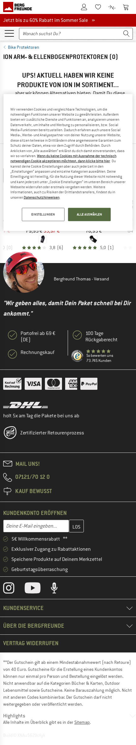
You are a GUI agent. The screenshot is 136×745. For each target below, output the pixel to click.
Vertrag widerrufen (31, 643)
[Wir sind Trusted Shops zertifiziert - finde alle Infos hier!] (77, 356)
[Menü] (9, 33)
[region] (68, 162)
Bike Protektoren (23, 47)
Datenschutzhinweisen (41, 197)
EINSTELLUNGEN (43, 214)
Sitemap (82, 722)
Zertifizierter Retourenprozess (52, 433)
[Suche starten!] (126, 34)
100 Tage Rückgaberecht (101, 336)
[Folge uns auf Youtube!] (37, 589)
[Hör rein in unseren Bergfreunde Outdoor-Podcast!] (59, 589)
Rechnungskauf (37, 352)
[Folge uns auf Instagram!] (13, 589)
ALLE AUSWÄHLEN (89, 214)
